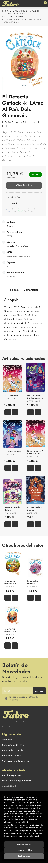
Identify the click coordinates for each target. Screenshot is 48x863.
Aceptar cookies (24, 844)
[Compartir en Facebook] (8, 209)
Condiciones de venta (13, 745)
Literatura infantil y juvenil (24, 11)
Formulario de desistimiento (16, 780)
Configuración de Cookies (15, 761)
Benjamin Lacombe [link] (14, 122)
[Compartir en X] (14, 209)
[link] (11, 126)
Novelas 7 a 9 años (13, 16)
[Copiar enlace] (32, 209)
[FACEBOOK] (5, 724)
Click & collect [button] (24, 185)
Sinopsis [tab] (14, 290)
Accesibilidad (9, 786)
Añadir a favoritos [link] (16, 197)
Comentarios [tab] (31, 290)
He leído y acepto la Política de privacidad (23, 698)
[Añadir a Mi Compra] (7, 412)
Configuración (24, 856)
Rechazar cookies (24, 850)
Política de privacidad (13, 750)
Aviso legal (7, 739)
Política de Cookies (12, 755)
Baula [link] (9, 226)
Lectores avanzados (14, 14)
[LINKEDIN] (26, 724)
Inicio (5, 11)
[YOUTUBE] (19, 724)
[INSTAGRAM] (12, 724)
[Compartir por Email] (26, 209)
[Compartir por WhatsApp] (20, 209)
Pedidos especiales (12, 775)
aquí (37, 836)
